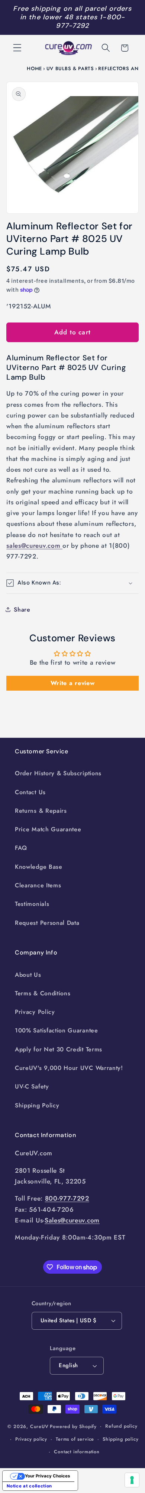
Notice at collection (29, 1486)
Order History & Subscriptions (58, 773)
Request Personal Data (47, 923)
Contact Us (30, 792)
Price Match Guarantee (48, 829)
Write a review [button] (73, 683)
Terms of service (75, 1439)
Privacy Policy (35, 1012)
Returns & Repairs (41, 810)
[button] (17, 48)
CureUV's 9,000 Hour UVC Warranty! (69, 1068)
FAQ (21, 848)
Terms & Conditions (42, 993)
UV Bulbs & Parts (70, 68)
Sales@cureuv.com (72, 1220)
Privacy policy (31, 1439)
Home (34, 68)
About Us (28, 974)
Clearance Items (38, 885)
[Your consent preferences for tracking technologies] (132, 1480)
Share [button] (22, 609)
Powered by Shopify (73, 1426)
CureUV (39, 1426)
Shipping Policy (37, 1105)
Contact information (76, 1451)
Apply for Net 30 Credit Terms (58, 1049)
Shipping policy (120, 1439)
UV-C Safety (32, 1086)
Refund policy (121, 1426)
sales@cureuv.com (34, 545)
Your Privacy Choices (47, 1476)
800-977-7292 (67, 1198)
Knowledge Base (38, 866)
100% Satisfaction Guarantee (56, 1030)
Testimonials (32, 904)
